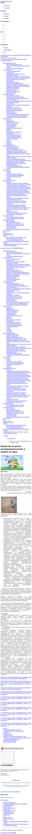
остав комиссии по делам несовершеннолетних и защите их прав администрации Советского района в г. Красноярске (16, 719)
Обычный (6, 13)
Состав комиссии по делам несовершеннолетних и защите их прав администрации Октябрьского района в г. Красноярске (16, 709)
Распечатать (5, 775)
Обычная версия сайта (6, 1)
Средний (6, 16)
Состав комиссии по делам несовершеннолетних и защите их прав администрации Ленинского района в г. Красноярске (16, 703)
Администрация (11, 438)
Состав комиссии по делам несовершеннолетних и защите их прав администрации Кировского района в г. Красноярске (16, 698)
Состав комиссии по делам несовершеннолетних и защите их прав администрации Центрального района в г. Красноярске (16, 724)
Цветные (6, 47)
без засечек (6, 5)
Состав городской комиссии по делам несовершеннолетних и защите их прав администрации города (16, 688)
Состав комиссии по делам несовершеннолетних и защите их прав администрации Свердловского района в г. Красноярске (16, 714)
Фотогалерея (8, 765)
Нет (5, 52)
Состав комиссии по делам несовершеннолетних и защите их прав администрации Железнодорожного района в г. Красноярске (16, 693)
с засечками (7, 7)
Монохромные (7, 50)
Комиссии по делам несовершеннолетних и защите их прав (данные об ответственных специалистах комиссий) (16, 678)
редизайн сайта (8, 832)
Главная (6, 435)
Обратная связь (4, 800)
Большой (6, 18)
